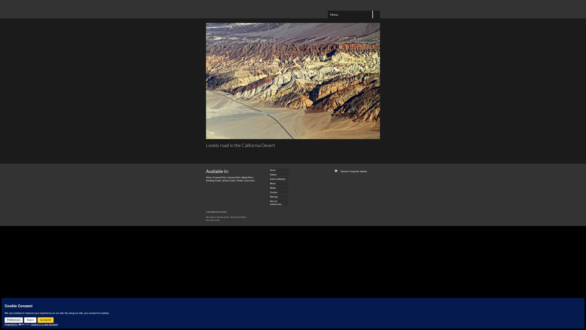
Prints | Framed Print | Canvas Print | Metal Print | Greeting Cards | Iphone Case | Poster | (230, 179)
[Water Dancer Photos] (233, 9)
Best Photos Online (213, 220)
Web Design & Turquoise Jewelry (217, 217)
